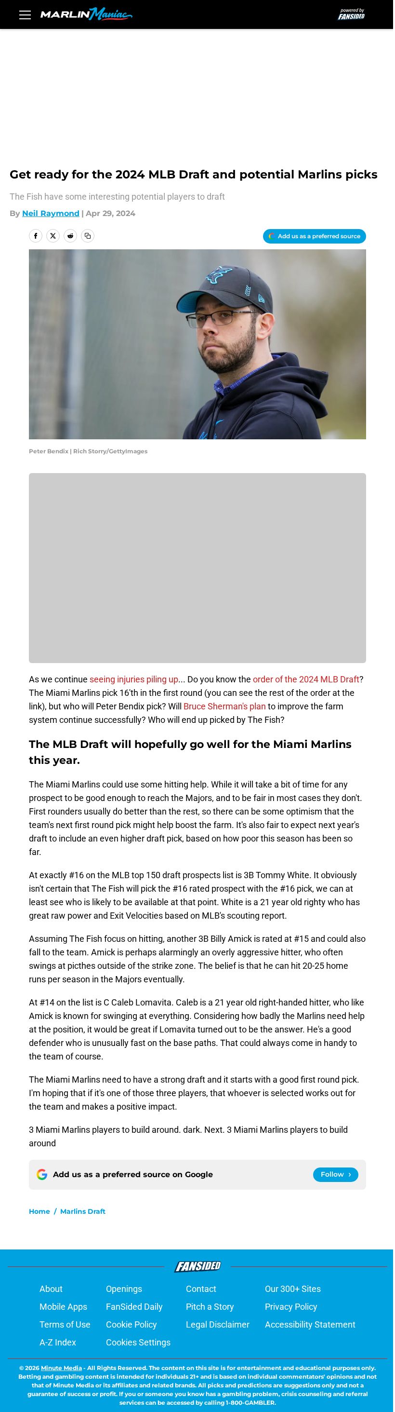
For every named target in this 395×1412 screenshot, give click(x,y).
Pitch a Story (210, 1307)
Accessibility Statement (310, 1324)
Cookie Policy (131, 1324)
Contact (201, 1289)
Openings (124, 1289)
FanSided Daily (134, 1307)
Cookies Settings (138, 1342)
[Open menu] (25, 14)
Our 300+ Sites (293, 1289)
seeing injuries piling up (133, 679)
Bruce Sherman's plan (225, 706)
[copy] (87, 236)
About (51, 1289)
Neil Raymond (50, 213)
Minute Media (61, 1367)
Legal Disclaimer (218, 1324)
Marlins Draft (82, 1211)
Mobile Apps (63, 1307)
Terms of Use (65, 1324)
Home (39, 1211)
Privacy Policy (291, 1307)
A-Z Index (58, 1342)
